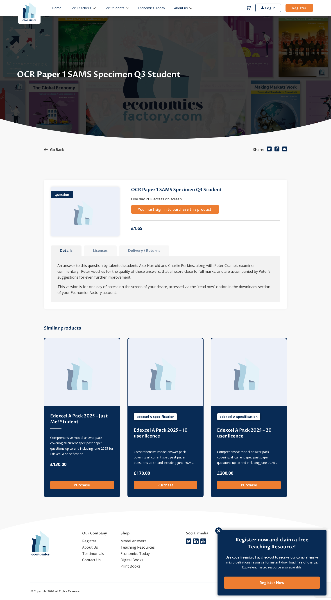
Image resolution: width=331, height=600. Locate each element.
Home (56, 8)
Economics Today (151, 8)
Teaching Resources (137, 547)
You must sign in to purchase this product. (175, 209)
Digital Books (131, 559)
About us (181, 8)
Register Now (272, 582)
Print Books (130, 566)
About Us (90, 547)
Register (299, 8)
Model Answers (133, 540)
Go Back (57, 149)
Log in (270, 8)
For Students (114, 8)
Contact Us (91, 559)
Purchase (82, 485)
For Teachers (80, 8)
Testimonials (93, 553)
